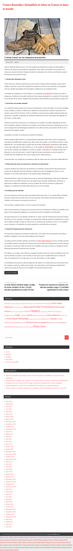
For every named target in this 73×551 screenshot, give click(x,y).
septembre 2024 (11, 459)
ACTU (7, 352)
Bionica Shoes (4, 537)
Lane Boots (68, 537)
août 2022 (9, 519)
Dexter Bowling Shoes (46, 540)
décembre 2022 (11, 509)
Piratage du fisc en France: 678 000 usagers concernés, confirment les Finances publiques (34, 383)
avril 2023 (9, 499)
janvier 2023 (10, 507)
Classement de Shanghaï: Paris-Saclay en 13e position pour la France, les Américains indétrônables (37, 380)
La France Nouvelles (11, 272)
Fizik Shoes (14, 540)
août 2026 (9, 401)
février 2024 (10, 474)
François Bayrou (44, 311)
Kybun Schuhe (4, 550)
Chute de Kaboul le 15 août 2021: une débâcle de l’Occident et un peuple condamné (32, 385)
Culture (21, 307)
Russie (54, 318)
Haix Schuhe (14, 550)
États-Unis (39, 326)
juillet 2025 (9, 434)
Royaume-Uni (46, 319)
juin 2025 (9, 436)
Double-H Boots (24, 537)
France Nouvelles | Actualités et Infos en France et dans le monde (35, 7)
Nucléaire (62, 315)
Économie (14, 327)
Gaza (49, 311)
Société (59, 319)
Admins (17, 62)
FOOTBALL (27, 311)
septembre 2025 (11, 429)
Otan (5, 319)
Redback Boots (56, 547)
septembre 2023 (11, 486)
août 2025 (9, 431)
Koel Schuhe (23, 540)
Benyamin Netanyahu (15, 303)
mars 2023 (9, 502)
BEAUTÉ (8, 354)
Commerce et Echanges (43, 303)
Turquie (23, 322)
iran (13, 315)
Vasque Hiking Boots (26, 547)
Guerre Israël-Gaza (56, 311)
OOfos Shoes (14, 537)
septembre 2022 (11, 517)
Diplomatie (28, 307)
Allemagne (7, 303)
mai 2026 (9, 409)
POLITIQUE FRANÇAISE (17, 318)
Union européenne (41, 322)
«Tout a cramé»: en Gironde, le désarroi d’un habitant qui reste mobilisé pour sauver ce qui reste (36, 388)
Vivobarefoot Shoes (58, 537)
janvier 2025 (10, 449)
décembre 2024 (11, 451)
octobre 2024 (10, 456)
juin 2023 (9, 494)
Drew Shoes (4, 545)
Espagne (21, 311)
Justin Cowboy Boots (63, 542)
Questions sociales (37, 319)
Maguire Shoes (51, 542)
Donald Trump (40, 306)
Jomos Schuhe (13, 545)
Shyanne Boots (58, 540)
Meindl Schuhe (38, 547)
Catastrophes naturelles (26, 303)
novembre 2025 (11, 424)
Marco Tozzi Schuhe (25, 545)
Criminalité (16, 307)
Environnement (15, 311)
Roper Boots (41, 542)
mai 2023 (9, 496)
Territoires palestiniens (12, 322)
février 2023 (10, 504)
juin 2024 (9, 464)
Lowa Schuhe (12, 542)
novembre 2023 (11, 481)
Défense (51, 307)
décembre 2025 (11, 421)
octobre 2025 (10, 426)
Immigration (8, 315)
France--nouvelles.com (53, 534)
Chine (34, 303)
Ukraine (29, 322)
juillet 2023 (9, 491)
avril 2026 (9, 411)
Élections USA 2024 (23, 327)
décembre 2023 (11, 479)
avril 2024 (9, 469)
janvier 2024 (10, 476)
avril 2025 (9, 441)
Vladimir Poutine (54, 322)
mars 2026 (9, 414)
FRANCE (35, 311)
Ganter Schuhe (22, 542)
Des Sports (9, 359)
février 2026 (10, 416)
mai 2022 (9, 527)
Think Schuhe (66, 547)
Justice (29, 315)
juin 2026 (9, 406)
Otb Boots (47, 547)
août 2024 (9, 461)
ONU (66, 315)
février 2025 (10, 446)
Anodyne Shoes (60, 545)
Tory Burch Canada (13, 547)
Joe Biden (23, 315)
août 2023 (9, 489)
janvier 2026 (10, 419)
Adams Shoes (50, 545)
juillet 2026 (9, 404)
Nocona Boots (5, 540)
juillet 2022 (9, 522)
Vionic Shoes (32, 542)
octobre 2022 (10, 514)
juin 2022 (9, 524)
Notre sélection (53, 315)
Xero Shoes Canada (38, 545)
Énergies (31, 327)
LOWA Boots (47, 537)
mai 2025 (9, 439)
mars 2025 (9, 444)
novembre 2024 (11, 454)
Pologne (30, 319)
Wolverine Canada (36, 537)
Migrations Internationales (40, 315)
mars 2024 (9, 471)
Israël (17, 315)
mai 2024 (9, 466)
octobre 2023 (10, 484)
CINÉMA (8, 357)
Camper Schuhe (33, 540)
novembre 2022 (11, 512)
